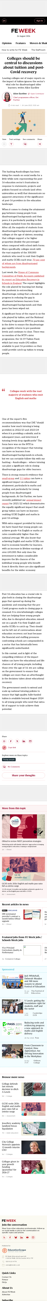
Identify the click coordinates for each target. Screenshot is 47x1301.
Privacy (5, 1280)
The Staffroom (38, 50)
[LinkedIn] (21, 1237)
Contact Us (6, 1277)
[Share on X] (17, 741)
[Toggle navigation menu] (4, 21)
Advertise (6, 1295)
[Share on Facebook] (11, 741)
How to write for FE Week (14, 50)
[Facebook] (10, 1237)
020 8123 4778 (11, 1261)
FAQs (4, 1282)
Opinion (7, 43)
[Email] (33, 1237)
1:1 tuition (25, 478)
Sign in (39, 21)
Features (21, 43)
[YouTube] (27, 1237)
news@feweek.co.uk (13, 1265)
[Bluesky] (16, 1237)
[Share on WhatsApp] (4, 741)
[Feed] (4, 1237)
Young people (9, 759)
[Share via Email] (30, 741)
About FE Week (8, 1292)
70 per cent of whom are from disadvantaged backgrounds (23, 263)
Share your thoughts (23, 775)
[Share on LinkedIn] (24, 741)
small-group (8, 478)
